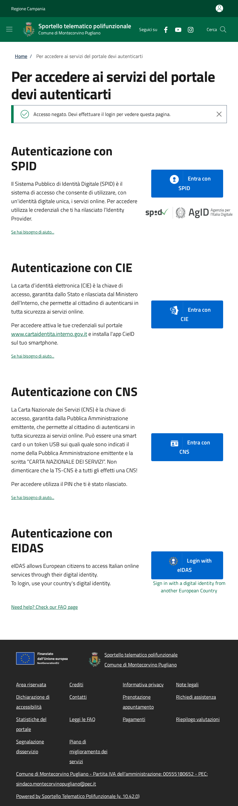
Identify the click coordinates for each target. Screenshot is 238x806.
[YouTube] (176, 29)
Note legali (187, 684)
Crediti (76, 684)
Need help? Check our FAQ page (44, 607)
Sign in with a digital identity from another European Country (189, 586)
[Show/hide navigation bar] (9, 29)
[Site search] (223, 29)
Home (21, 56)
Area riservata (31, 684)
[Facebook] (163, 29)
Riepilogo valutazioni (198, 719)
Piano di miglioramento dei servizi (88, 751)
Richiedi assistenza (196, 697)
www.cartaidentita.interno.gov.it (49, 334)
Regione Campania (28, 8)
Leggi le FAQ (82, 719)
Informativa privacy (143, 684)
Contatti (78, 697)
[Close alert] (219, 114)
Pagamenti (134, 719)
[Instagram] (188, 29)
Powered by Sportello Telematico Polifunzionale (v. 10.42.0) (77, 796)
